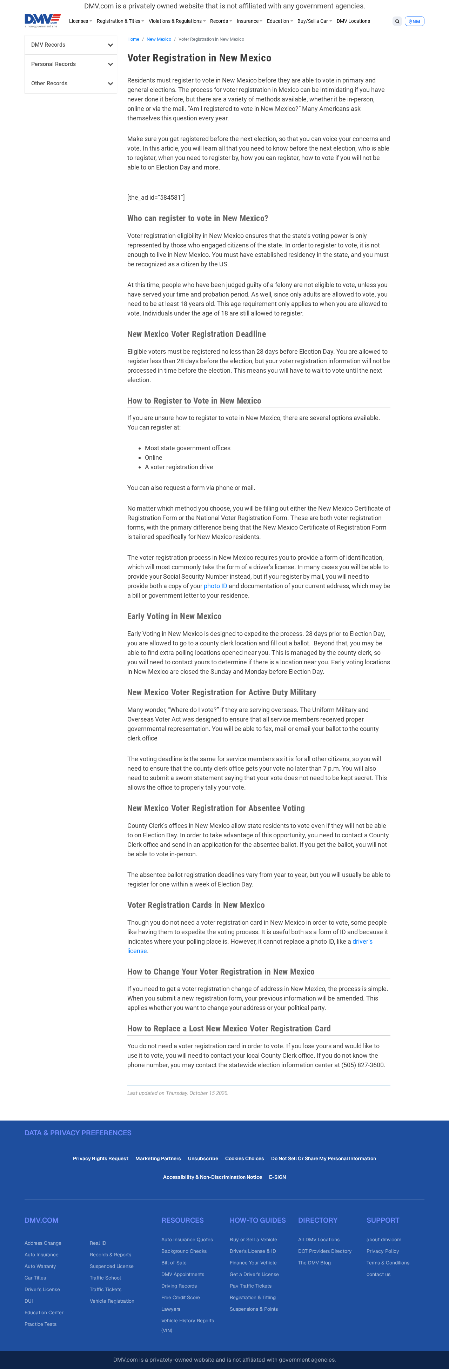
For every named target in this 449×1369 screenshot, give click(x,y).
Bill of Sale (174, 1263)
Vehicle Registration (112, 1301)
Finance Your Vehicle (253, 1263)
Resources (182, 1220)
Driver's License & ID (253, 1251)
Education (278, 21)
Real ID (98, 1243)
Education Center (44, 1312)
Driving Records (179, 1286)
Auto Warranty (40, 1266)
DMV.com (42, 1220)
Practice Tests (40, 1324)
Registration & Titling (253, 1297)
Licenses (78, 21)
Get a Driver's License (254, 1274)
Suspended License (112, 1266)
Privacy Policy (383, 1251)
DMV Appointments (182, 1274)
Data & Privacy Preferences (78, 1133)
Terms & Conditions (388, 1263)
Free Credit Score (180, 1297)
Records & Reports (110, 1254)
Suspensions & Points (254, 1309)
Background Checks (184, 1251)
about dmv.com (384, 1239)
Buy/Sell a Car (312, 21)
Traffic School (105, 1278)
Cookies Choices (244, 1158)
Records (219, 21)
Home (133, 39)
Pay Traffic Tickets (251, 1286)
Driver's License (42, 1289)
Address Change (43, 1243)
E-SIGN (277, 1177)
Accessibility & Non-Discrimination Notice (212, 1177)
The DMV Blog (314, 1263)
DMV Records (48, 44)
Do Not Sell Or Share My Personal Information (323, 1158)
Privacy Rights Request (100, 1158)
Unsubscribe (203, 1158)
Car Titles (35, 1278)
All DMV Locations (319, 1239)
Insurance (248, 21)
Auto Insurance (42, 1254)
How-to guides (258, 1220)
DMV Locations (353, 21)
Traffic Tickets (105, 1289)
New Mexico (159, 39)
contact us (378, 1274)
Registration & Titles (118, 21)
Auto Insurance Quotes (187, 1239)
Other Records (49, 83)
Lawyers (170, 1309)
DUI (29, 1301)
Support (383, 1220)
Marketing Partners (158, 1158)
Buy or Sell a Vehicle (253, 1239)
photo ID (215, 586)
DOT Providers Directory (325, 1251)
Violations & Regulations (175, 21)
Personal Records (53, 64)
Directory (317, 1220)
